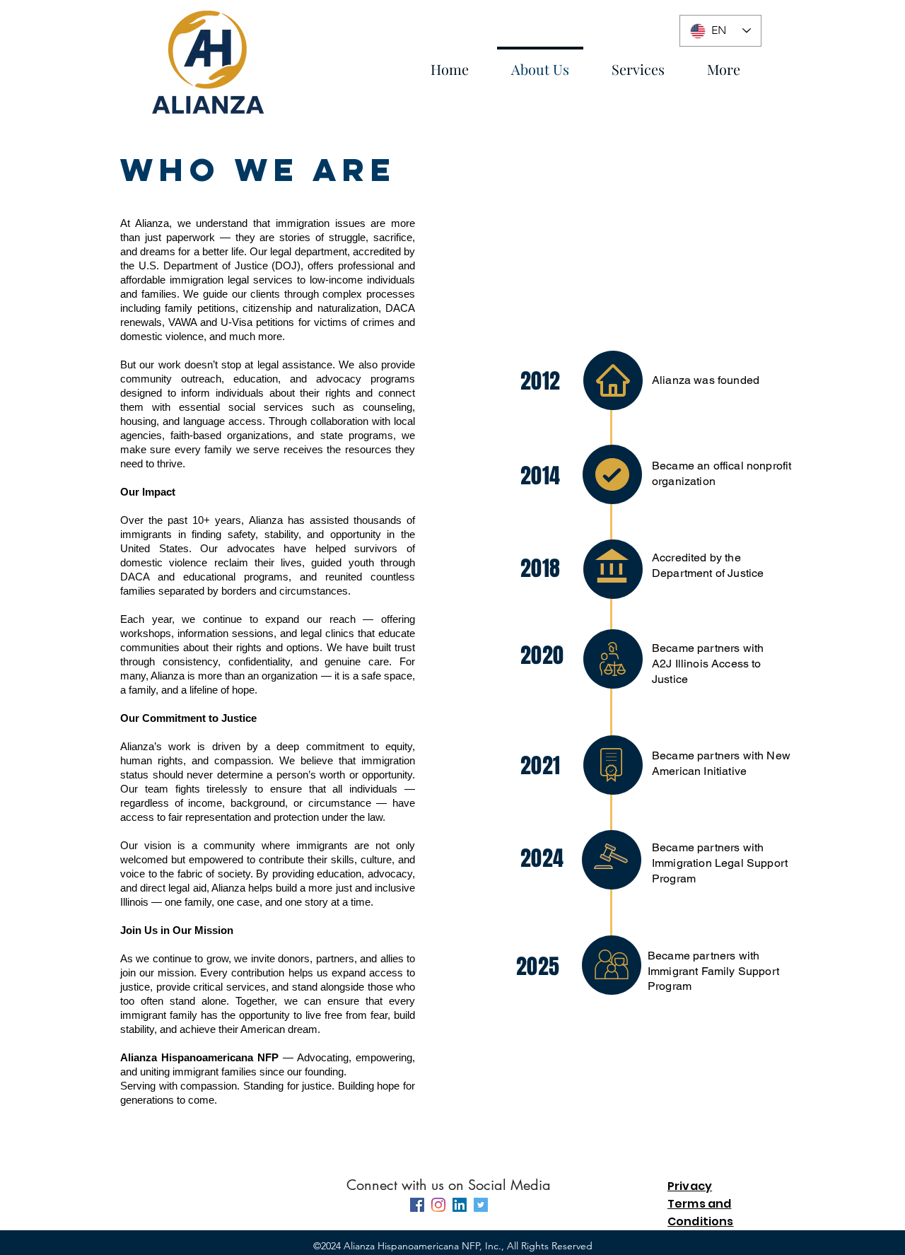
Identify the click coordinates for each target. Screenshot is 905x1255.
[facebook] (417, 1205)
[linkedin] (459, 1205)
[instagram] (438, 1205)
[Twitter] (481, 1205)
